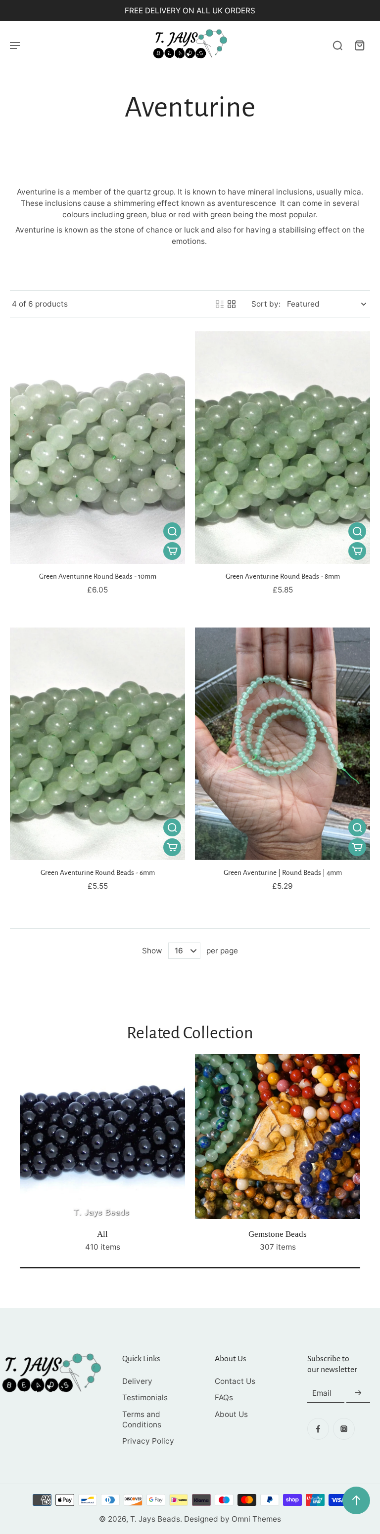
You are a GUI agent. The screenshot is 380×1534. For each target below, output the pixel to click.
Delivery (137, 1381)
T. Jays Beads (155, 1519)
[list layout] (220, 304)
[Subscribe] (358, 1393)
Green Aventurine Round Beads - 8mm (283, 576)
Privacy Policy (148, 1441)
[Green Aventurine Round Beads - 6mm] (97, 744)
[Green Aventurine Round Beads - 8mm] (282, 447)
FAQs (224, 1397)
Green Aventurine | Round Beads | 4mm (283, 872)
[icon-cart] (359, 45)
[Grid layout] (232, 304)
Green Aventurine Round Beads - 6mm (98, 872)
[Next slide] (362, 1161)
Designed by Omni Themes (232, 1519)
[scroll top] (356, 1500)
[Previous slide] (18, 1161)
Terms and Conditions (141, 1419)
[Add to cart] (172, 551)
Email (322, 1393)
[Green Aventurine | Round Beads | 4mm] (282, 744)
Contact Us (235, 1381)
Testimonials (145, 1397)
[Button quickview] (172, 531)
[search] (337, 45)
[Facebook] (318, 1429)
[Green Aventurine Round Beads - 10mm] (97, 447)
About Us (231, 1414)
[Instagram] (344, 1429)
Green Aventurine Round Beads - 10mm (97, 576)
